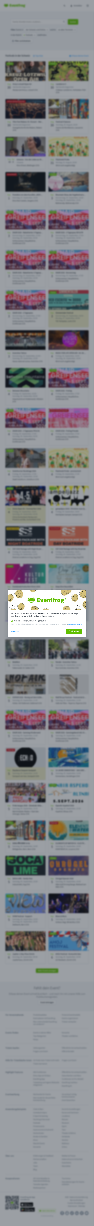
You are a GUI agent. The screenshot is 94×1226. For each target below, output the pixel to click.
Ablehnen (15, 631)
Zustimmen (74, 631)
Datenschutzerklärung (75, 624)
